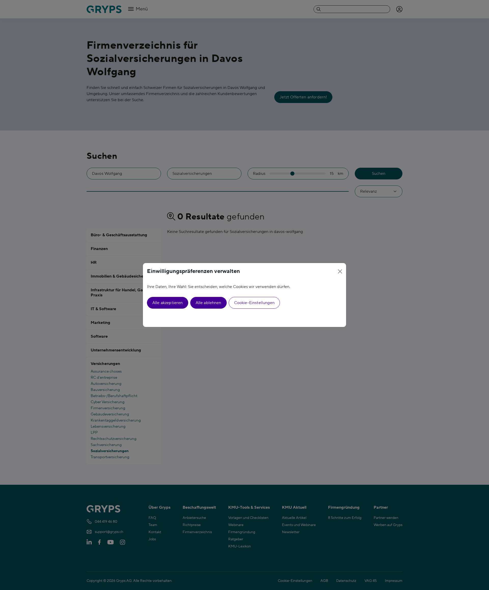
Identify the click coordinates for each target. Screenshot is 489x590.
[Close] (340, 271)
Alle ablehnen (208, 302)
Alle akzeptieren (167, 302)
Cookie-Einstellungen (254, 302)
